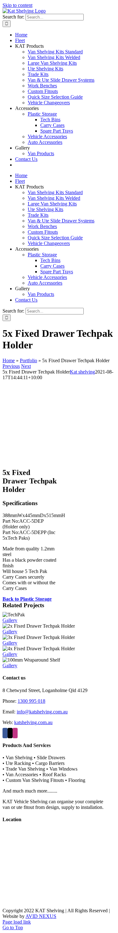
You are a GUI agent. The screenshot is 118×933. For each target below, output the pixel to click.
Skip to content (17, 5)
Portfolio (28, 360)
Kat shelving (82, 371)
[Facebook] (5, 733)
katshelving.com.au (33, 722)
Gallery (10, 620)
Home (9, 360)
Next (26, 366)
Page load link (17, 922)
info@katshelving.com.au (42, 711)
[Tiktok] (10, 733)
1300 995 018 (31, 701)
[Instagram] (15, 733)
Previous (11, 366)
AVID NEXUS (40, 916)
